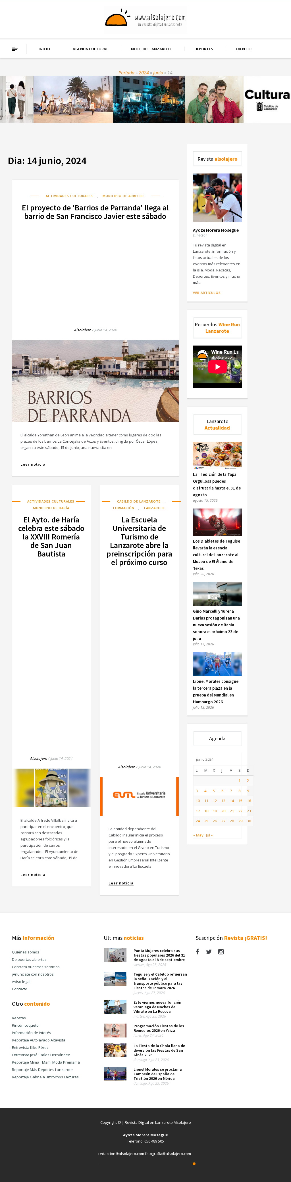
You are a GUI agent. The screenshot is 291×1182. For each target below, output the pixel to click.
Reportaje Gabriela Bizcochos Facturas (45, 1077)
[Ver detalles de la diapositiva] (145, 99)
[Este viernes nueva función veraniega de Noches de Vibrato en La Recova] (115, 1012)
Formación (123, 508)
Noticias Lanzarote (151, 48)
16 (249, 800)
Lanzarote (154, 508)
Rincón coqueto (25, 1025)
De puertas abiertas (29, 959)
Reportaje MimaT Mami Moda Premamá (46, 1062)
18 (206, 810)
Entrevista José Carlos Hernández (41, 1054)
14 (232, 800)
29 (240, 820)
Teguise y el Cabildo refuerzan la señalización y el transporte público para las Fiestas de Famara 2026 (160, 981)
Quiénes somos (25, 952)
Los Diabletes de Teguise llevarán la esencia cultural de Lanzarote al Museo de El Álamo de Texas (216, 554)
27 (223, 820)
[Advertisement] (95, 268)
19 (215, 810)
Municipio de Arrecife (124, 196)
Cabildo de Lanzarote (139, 501)
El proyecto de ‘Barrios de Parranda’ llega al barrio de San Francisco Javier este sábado (95, 211)
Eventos (244, 48)
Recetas (19, 1017)
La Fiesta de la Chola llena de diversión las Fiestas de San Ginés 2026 (159, 1050)
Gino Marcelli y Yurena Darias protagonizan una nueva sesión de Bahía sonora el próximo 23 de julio (216, 624)
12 (215, 800)
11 (206, 800)
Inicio (44, 48)
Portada (126, 73)
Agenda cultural (90, 48)
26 (215, 820)
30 (249, 820)
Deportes (203, 48)
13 (223, 800)
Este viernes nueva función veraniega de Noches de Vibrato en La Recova (157, 1007)
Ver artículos (207, 292)
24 (198, 820)
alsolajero (82, 329)
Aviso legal (21, 981)
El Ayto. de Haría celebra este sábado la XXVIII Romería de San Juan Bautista (51, 536)
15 (240, 800)
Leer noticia (32, 464)
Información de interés (31, 1032)
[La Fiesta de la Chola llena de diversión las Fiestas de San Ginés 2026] (115, 1055)
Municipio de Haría (51, 508)
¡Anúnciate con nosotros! (33, 974)
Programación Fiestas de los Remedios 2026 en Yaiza (159, 1028)
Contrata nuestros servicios (36, 966)
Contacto (19, 988)
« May (198, 835)
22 (240, 810)
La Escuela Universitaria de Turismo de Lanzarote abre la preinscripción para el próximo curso (139, 540)
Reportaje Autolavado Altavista (38, 1040)
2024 (144, 73)
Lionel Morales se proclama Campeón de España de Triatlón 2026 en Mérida (158, 1074)
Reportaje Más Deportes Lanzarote (42, 1069)
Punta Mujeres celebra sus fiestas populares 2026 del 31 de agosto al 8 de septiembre (159, 955)
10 (198, 800)
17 (198, 810)
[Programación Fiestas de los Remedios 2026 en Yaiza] (115, 1036)
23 (249, 810)
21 (232, 810)
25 (206, 820)
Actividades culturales (69, 196)
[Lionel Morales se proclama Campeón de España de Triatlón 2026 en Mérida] (115, 1079)
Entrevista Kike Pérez (30, 1047)
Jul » (209, 835)
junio (158, 73)
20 (223, 810)
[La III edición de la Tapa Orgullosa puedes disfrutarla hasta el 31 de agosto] (217, 467)
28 (232, 820)
